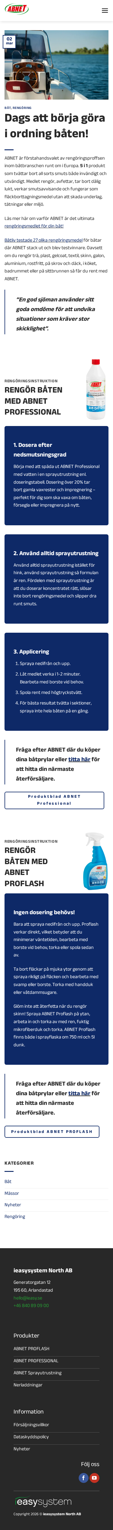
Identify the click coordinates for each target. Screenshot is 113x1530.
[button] (104, 10)
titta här (79, 760)
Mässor (12, 1194)
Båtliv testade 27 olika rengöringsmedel (44, 241)
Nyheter (13, 1205)
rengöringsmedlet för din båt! (34, 227)
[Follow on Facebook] (84, 1478)
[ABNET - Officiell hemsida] (34, 9)
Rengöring (22, 108)
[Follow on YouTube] (94, 1478)
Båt (8, 108)
